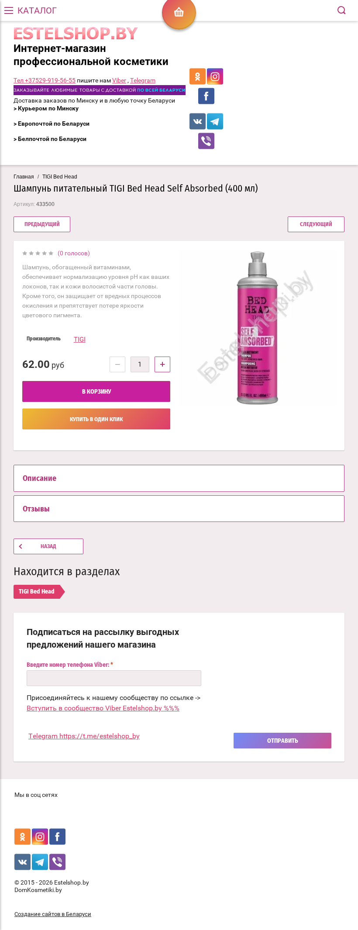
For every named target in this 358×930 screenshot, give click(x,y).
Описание (39, 479)
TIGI (80, 339)
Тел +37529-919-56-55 (45, 80)
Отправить (282, 741)
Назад (48, 546)
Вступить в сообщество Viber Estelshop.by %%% (103, 708)
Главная (24, 177)
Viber (119, 80)
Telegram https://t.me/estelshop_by (84, 736)
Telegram (142, 80)
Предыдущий (42, 224)
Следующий (316, 224)
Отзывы (36, 509)
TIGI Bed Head (59, 177)
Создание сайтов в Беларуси (52, 914)
